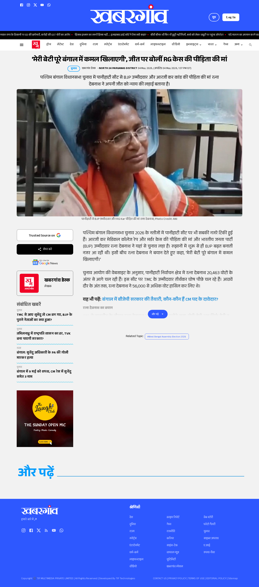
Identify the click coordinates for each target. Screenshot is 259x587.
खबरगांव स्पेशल (175, 566)
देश (131, 517)
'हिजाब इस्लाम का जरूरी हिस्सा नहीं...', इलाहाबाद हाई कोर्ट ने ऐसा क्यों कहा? (97, 35)
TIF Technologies (125, 579)
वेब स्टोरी (208, 517)
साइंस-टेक (172, 545)
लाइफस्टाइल (136, 559)
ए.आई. (207, 545)
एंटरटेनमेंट (135, 545)
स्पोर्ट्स (133, 538)
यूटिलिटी (171, 559)
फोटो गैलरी (209, 524)
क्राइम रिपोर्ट (173, 517)
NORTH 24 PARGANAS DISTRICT (118, 68)
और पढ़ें (155, 314)
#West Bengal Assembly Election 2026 (166, 337)
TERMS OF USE (196, 579)
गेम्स (169, 524)
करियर (170, 538)
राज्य (132, 531)
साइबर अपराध (211, 538)
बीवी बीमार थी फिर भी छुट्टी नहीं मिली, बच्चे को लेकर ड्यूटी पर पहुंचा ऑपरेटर (174, 35)
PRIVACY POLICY (177, 579)
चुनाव (207, 531)
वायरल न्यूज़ (173, 552)
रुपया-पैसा (209, 552)
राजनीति (171, 531)
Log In (230, 17)
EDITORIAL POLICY (216, 579)
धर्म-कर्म (134, 552)
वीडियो (133, 566)
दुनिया (133, 524)
